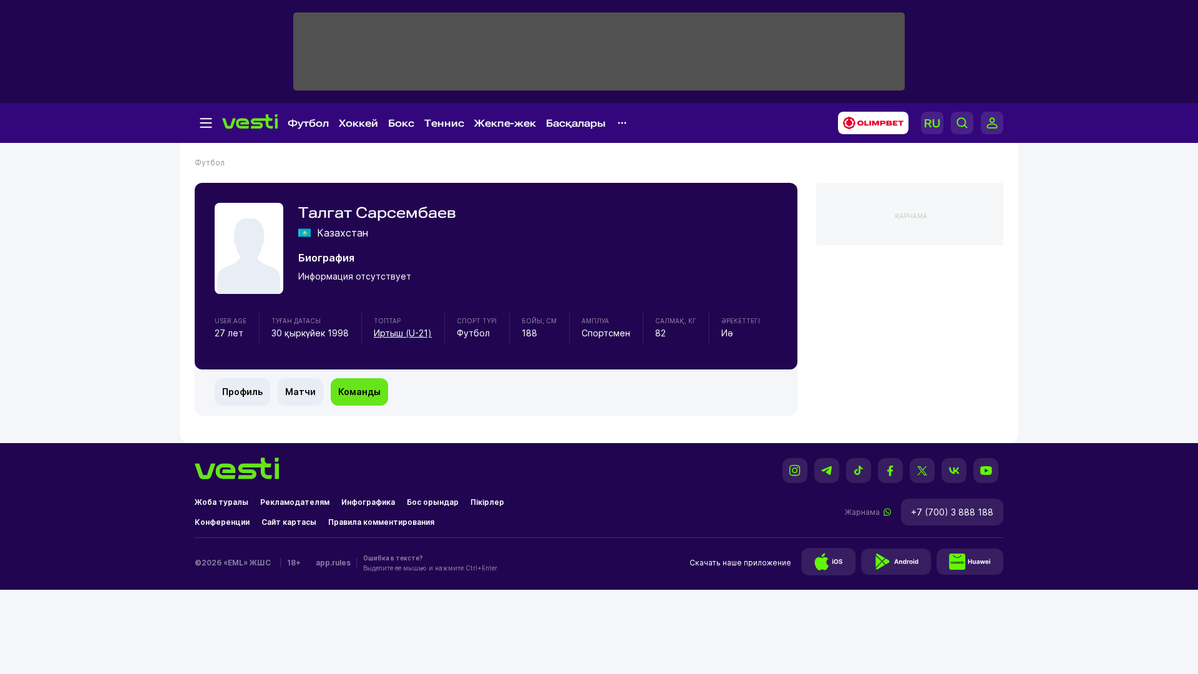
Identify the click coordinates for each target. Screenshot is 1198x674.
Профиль (242, 391)
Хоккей (358, 123)
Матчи (300, 391)
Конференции (222, 522)
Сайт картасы (288, 522)
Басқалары (576, 123)
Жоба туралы (221, 502)
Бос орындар (433, 502)
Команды (359, 391)
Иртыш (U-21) (403, 333)
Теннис (444, 123)
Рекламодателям (294, 502)
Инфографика (368, 502)
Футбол (308, 123)
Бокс (401, 123)
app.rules (333, 562)
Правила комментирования (381, 522)
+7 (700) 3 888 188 (952, 512)
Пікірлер (487, 502)
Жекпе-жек (505, 123)
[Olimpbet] (869, 123)
